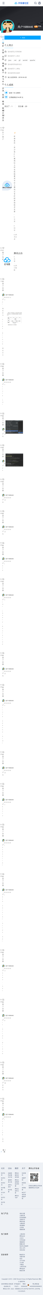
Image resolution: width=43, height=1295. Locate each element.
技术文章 (3, 1174)
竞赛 (3, 96)
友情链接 (24, 1188)
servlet (2, 912)
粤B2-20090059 (24, 1285)
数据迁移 (22, 1270)
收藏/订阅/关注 (3, 114)
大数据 (22, 1264)
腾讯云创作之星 (17, 1191)
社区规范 (24, 1174)
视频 (3, 64)
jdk (2, 1132)
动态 (3, 38)
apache (32, 60)
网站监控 (22, 1268)
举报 (39, 26)
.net (15, 60)
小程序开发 (23, 1266)
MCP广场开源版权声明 (24, 1195)
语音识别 (22, 1250)
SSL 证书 (22, 1248)
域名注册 (22, 1213)
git (19, 60)
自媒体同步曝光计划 (10, 1175)
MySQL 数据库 (24, 1246)
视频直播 (22, 1229)
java (9, 60)
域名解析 (22, 1225)
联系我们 (24, 1184)
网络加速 (22, 1221)
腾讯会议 (22, 1236)
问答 (3, 58)
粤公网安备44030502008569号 (36, 1285)
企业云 (22, 1238)
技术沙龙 (3, 1184)
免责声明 (24, 1179)
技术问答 (3, 1179)
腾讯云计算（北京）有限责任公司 (13, 1289)
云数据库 (22, 1223)
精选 (3, 102)
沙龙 (3, 89)
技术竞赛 (10, 1190)
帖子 (3, 71)
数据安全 (22, 1254)
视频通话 (22, 1242)
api (2, 939)
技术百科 (3, 1198)
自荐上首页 (10, 1186)
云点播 (22, 1262)
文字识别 (22, 1260)
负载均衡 (22, 1256)
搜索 (1, 37)
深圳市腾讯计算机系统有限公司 (7, 1285)
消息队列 (22, 1219)
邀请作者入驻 (10, 1181)
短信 (21, 1258)
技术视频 (3, 1188)
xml (2, 402)
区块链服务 (23, 1217)
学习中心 (3, 80)
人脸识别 (22, 1234)
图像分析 (22, 1244)
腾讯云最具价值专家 (17, 1175)
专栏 (3, 44)
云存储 (22, 1227)
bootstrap (2, 635)
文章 (3, 51)
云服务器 (22, 1215)
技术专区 (3, 1203)
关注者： (22, 106)
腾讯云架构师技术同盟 (17, 1183)
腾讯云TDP (17, 1196)
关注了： (8, 106)
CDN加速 (22, 1240)
